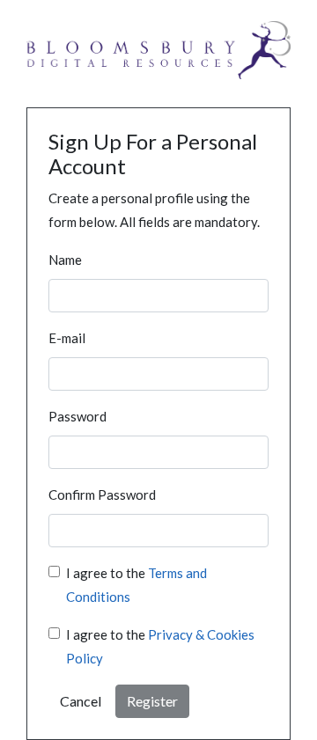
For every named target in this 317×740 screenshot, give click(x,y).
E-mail (66, 338)
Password (77, 416)
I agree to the (136, 584)
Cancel (80, 700)
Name (65, 259)
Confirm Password (102, 494)
